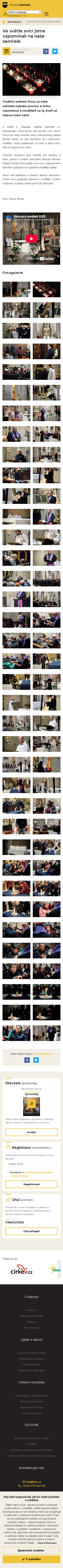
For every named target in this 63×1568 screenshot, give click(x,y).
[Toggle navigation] (46, 14)
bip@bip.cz (33, 1481)
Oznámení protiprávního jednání (31, 1450)
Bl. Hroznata (31, 1327)
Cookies (32, 1444)
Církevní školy (31, 1364)
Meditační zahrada (31, 1401)
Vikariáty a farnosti (31, 1316)
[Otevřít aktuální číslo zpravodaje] (31, 1104)
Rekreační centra (31, 1407)
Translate (32, 15)
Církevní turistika (31, 1382)
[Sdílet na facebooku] (46, 51)
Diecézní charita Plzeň (31, 1353)
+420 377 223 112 (33, 1485)
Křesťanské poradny (31, 1358)
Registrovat (32, 1184)
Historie (31, 1310)
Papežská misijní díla (31, 1370)
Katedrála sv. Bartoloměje (31, 1395)
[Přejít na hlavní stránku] (16, 5)
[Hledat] (5, 14)
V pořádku (33, 1559)
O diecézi (32, 1297)
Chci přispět (31, 1231)
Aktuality (14, 22)
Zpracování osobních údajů (31, 1438)
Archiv (31, 1132)
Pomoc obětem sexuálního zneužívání (31, 1455)
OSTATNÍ (31, 1425)
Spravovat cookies (31, 1550)
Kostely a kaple (31, 1413)
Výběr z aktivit (32, 1340)
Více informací (47, 1543)
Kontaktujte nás (43, 1053)
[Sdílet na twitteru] (55, 51)
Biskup (31, 1321)
